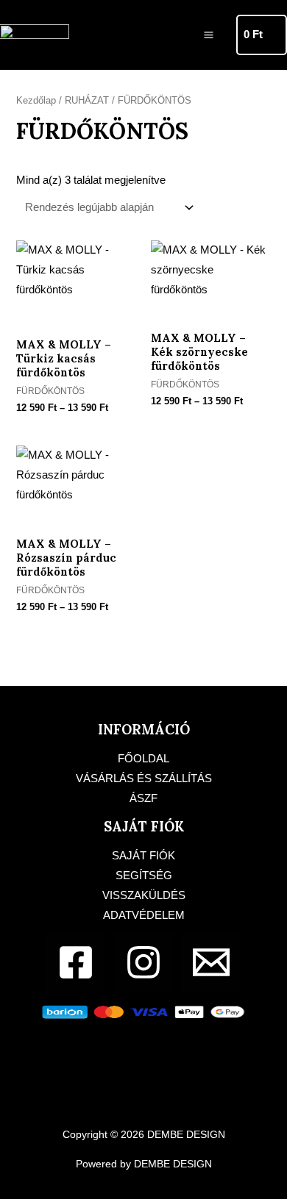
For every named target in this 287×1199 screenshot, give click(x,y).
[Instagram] (143, 962)
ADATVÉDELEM (144, 915)
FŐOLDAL (143, 759)
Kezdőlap (36, 100)
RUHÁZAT (87, 100)
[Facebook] (75, 962)
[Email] (211, 962)
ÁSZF (143, 798)
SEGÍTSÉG (144, 875)
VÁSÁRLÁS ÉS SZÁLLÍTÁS (144, 778)
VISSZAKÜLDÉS (143, 895)
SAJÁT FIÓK (143, 856)
